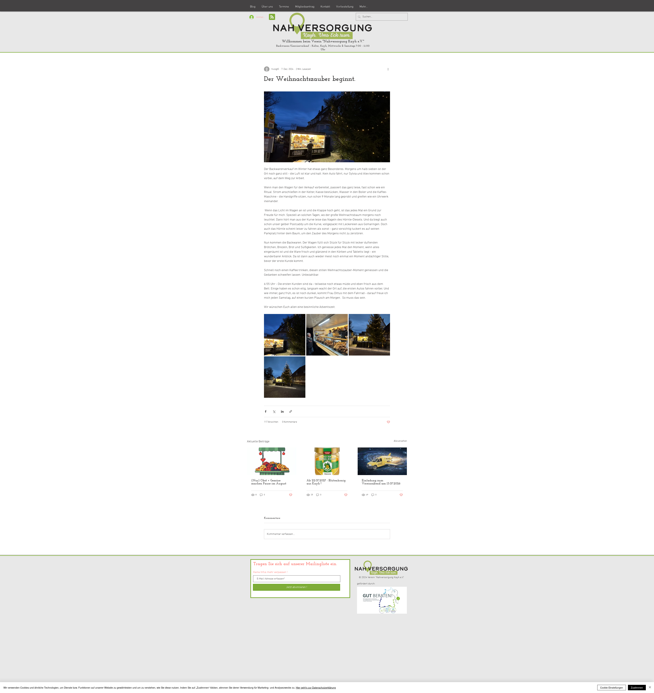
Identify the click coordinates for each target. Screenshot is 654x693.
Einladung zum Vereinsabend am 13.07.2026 (381, 482)
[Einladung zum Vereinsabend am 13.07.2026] (382, 461)
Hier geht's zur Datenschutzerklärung (316, 687)
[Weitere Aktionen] (388, 69)
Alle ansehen (400, 441)
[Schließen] (650, 687)
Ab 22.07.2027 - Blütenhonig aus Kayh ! (326, 482)
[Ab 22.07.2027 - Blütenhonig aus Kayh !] (327, 461)
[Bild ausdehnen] (284, 334)
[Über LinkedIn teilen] (282, 411)
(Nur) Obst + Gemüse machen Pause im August (268, 482)
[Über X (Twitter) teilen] (274, 411)
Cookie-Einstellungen (611, 687)
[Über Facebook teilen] (265, 411)
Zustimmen (637, 687)
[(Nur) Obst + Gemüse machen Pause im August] (271, 461)
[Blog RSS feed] (272, 17)
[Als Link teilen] (290, 411)
